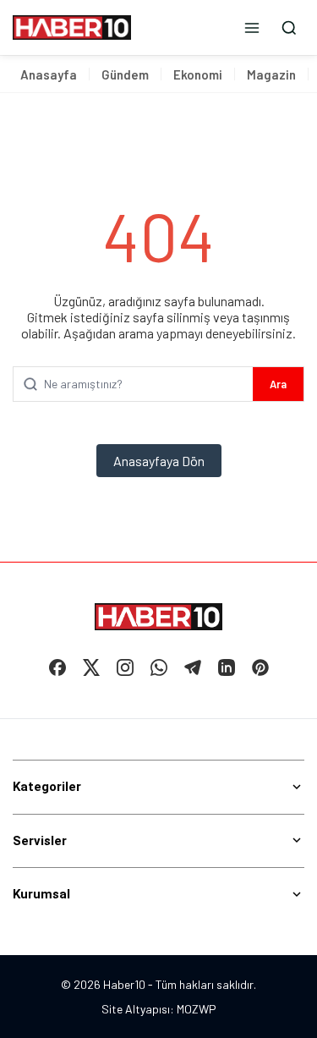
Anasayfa (48, 74)
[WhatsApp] (159, 667)
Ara (278, 384)
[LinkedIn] (226, 667)
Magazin (271, 74)
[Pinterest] (260, 667)
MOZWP (196, 1009)
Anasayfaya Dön (159, 461)
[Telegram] (193, 667)
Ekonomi (197, 74)
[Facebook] (57, 667)
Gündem (125, 74)
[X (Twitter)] (91, 667)
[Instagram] (125, 667)
